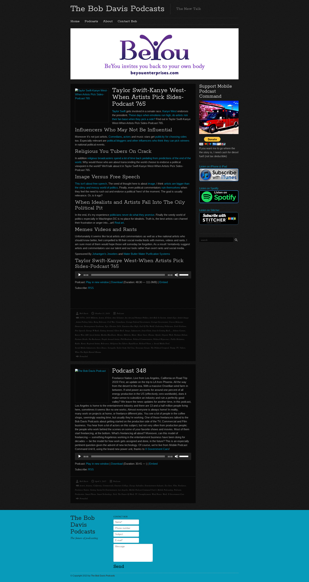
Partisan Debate (180, 334)
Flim (175, 485)
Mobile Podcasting (165, 489)
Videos (182, 347)
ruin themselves (170, 187)
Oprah (158, 334)
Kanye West (169, 111)
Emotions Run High (130, 326)
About (108, 21)
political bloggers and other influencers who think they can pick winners (148, 140)
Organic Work (167, 334)
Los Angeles (123, 489)
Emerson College (121, 485)
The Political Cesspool (160, 347)
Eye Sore (168, 485)
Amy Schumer (118, 317)
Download (117, 282)
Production (79, 494)
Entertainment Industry (154, 485)
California (97, 485)
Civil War (111, 322)
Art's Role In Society (157, 317)
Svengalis (112, 347)
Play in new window (97, 282)
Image (127, 330)
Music (134, 334)
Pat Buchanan (94, 339)
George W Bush (92, 330)
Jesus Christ (146, 330)
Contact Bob (127, 21)
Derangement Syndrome (94, 326)
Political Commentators (142, 339)
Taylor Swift (119, 111)
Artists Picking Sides (84, 322)
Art (126, 317)
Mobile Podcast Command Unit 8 (142, 489)
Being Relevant (100, 322)
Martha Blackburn (108, 334)
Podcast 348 (129, 371)
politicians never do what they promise (132, 214)
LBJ (87, 334)
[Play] (79, 275)
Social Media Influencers (85, 347)
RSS (91, 287)
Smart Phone (90, 494)
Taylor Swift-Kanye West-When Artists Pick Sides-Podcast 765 (149, 97)
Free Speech (80, 330)
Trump (172, 347)
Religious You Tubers (118, 343)
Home (75, 21)
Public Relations (177, 339)
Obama (151, 334)
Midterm (127, 334)
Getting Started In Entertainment (103, 489)
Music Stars (142, 334)
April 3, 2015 (100, 481)
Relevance (105, 343)
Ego (106, 326)
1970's (82, 317)
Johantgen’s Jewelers (105, 253)
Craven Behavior (176, 322)
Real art (119, 222)
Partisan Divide (81, 339)
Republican (133, 343)
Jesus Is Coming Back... (162, 330)
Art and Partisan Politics (138, 317)
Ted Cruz (130, 347)
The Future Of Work (126, 494)
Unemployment (144, 494)
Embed (163, 282)
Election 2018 (115, 326)
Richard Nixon (145, 343)
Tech (115, 494)
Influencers (135, 330)
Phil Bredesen (126, 339)
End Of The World (146, 326)
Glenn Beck (119, 330)
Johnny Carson (179, 330)
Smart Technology (104, 494)
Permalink (84, 356)
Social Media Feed (161, 343)
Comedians (115, 136)
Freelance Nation (82, 489)
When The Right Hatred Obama (88, 352)
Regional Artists (93, 343)
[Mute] (176, 275)
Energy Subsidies (136, 485)
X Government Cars (157, 448)
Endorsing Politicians (164, 326)
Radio (77, 343)
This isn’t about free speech (91, 183)
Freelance (182, 485)
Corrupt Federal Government (138, 322)
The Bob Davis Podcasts (117, 9)
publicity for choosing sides (171, 136)
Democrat (79, 326)
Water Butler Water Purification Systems (146, 253)
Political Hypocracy (161, 339)
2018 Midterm (92, 317)
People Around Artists (110, 339)
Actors (101, 317)
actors (127, 136)
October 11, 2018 (102, 313)
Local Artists (95, 334)
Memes (120, 334)
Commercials (108, 485)
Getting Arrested (106, 330)
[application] (133, 274)
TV (177, 347)
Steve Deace (102, 347)
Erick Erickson (180, 326)
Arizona (89, 485)
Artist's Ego (171, 317)
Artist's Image (183, 317)
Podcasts (91, 21)
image (151, 183)
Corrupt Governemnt (159, 322)
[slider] (184, 274)
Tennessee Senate (143, 347)
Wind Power (157, 494)
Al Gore (108, 317)
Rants (83, 343)
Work (165, 494)
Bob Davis (84, 313)
